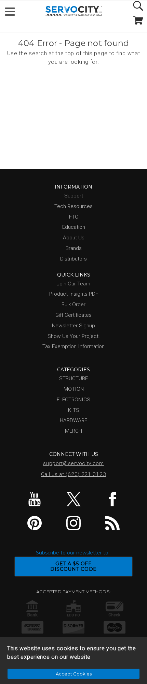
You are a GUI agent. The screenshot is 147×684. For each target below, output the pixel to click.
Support (73, 196)
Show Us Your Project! (73, 336)
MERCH (73, 431)
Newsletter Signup (73, 326)
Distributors (73, 259)
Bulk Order (73, 304)
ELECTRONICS (73, 400)
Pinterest (35, 523)
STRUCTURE (73, 378)
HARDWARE (73, 420)
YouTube (35, 499)
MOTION (74, 389)
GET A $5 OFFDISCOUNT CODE (73, 567)
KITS (73, 410)
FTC (73, 217)
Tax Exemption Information (73, 346)
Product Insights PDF (73, 294)
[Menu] (13, 13)
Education (73, 227)
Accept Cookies (74, 673)
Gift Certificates (73, 315)
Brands (74, 248)
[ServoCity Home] (74, 11)
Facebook (112, 499)
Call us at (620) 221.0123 (73, 474)
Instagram (73, 523)
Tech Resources (73, 206)
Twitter (73, 499)
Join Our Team (73, 284)
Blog (112, 523)
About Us (73, 238)
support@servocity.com (73, 463)
